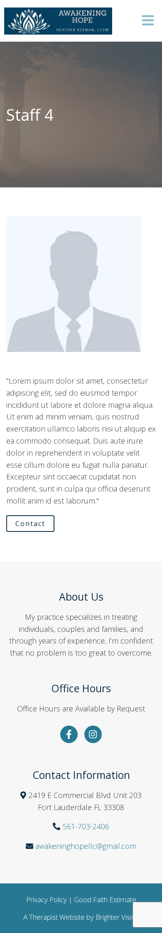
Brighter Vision (117, 917)
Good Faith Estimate (105, 899)
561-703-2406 (86, 826)
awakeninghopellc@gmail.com (85, 846)
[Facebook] (69, 734)
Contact (30, 523)
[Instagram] (93, 734)
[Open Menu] (148, 21)
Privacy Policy (46, 899)
